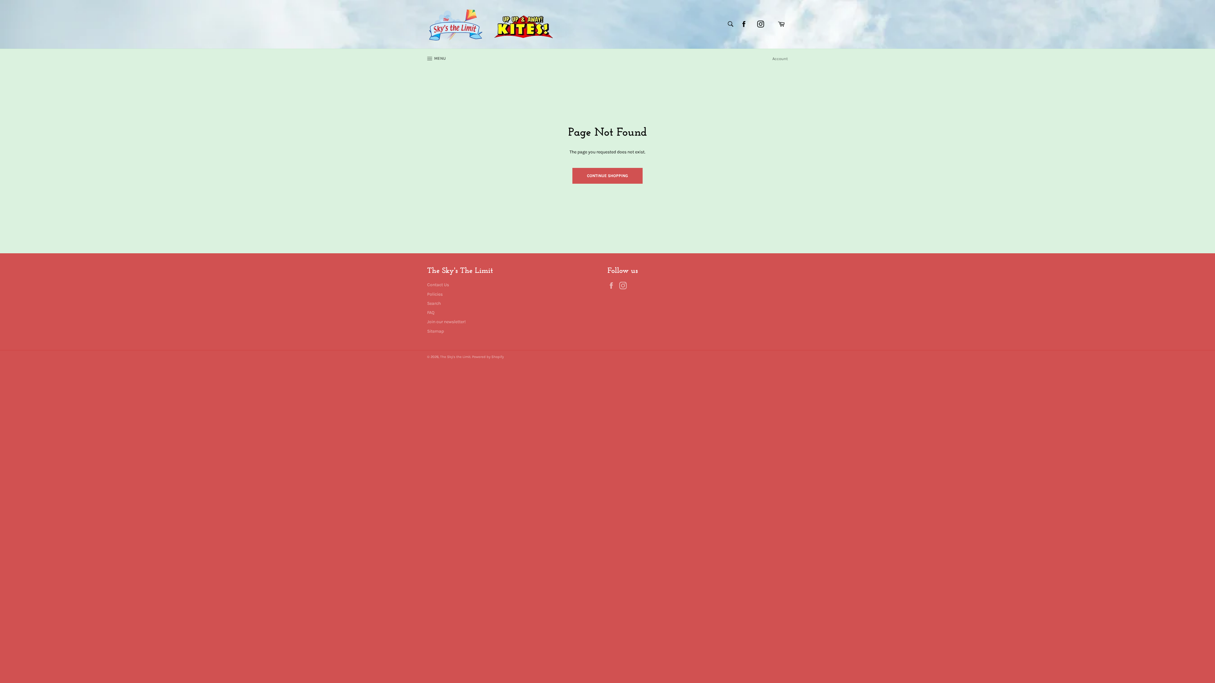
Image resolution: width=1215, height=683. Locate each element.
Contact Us (438, 284)
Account (780, 58)
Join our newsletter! (446, 321)
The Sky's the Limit (455, 357)
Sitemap (435, 331)
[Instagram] (760, 24)
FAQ (430, 312)
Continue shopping (607, 175)
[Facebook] (744, 24)
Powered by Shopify (488, 357)
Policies (435, 294)
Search (434, 303)
